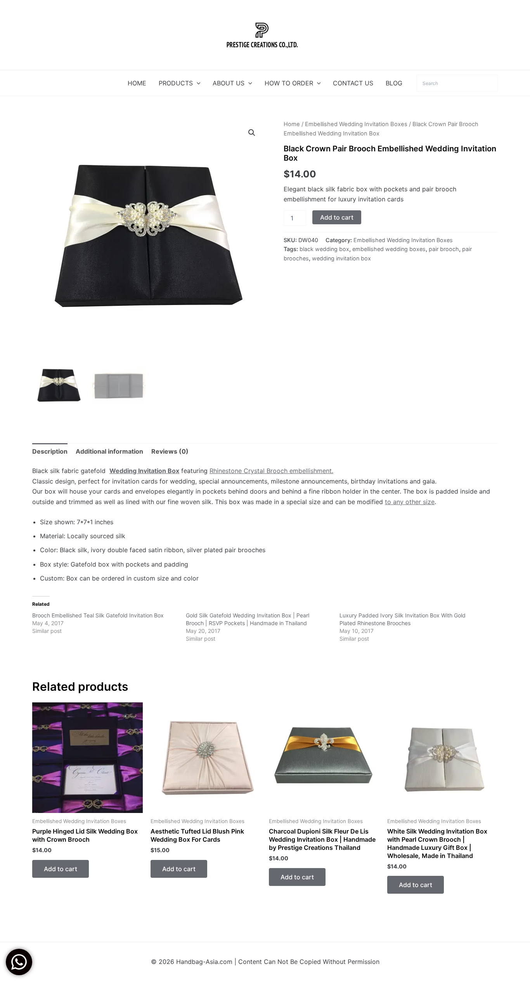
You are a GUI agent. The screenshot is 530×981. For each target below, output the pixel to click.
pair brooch (444, 249)
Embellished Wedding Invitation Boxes (356, 124)
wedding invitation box (341, 258)
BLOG (394, 83)
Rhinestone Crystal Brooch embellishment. (271, 471)
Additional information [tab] (109, 451)
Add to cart (336, 217)
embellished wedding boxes (389, 249)
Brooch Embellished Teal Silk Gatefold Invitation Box (98, 615)
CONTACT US (353, 83)
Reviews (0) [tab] (170, 451)
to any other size (410, 502)
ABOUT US (228, 83)
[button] (197, 83)
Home (292, 124)
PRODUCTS (176, 83)
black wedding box (324, 249)
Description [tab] (50, 451)
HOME (137, 83)
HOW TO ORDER (289, 83)
